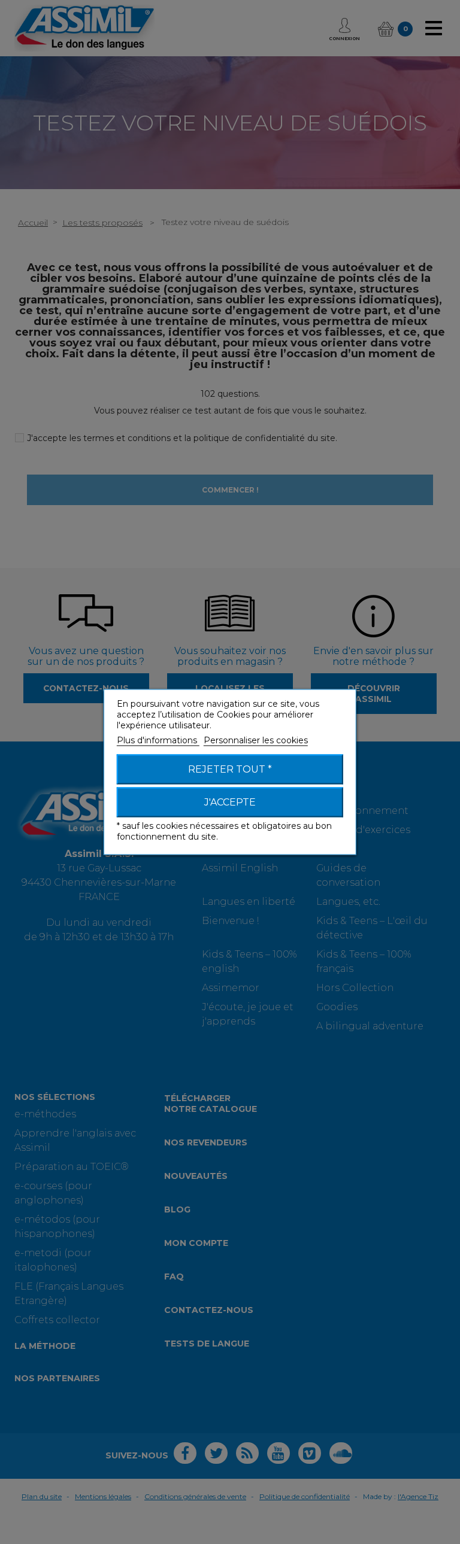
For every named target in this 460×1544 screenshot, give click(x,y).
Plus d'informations (158, 740)
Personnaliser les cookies (256, 740)
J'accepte (230, 802)
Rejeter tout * (230, 769)
